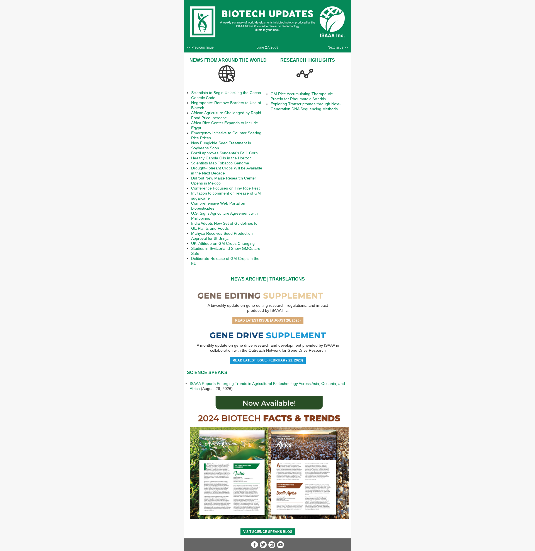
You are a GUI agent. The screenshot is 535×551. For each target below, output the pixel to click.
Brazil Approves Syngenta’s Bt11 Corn (224, 153)
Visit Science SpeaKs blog (267, 532)
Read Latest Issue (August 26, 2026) (268, 320)
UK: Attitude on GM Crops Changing (223, 243)
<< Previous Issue (200, 47)
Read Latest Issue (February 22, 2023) (268, 360)
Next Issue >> (338, 47)
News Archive (248, 279)
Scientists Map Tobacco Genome (220, 163)
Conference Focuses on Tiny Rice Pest (225, 188)
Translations (287, 279)
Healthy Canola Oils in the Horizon (221, 158)
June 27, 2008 (267, 47)
